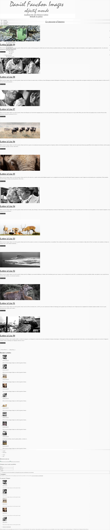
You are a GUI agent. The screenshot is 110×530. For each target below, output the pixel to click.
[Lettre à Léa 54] (20, 202)
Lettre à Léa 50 (7, 335)
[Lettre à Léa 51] (20, 299)
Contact (4, 454)
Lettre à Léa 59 (7, 44)
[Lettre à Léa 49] (5, 444)
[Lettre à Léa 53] (20, 235)
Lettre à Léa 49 (6, 446)
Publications (4, 452)
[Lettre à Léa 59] (20, 41)
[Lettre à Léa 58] (20, 73)
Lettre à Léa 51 (7, 303)
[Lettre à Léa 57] (20, 105)
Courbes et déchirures (11, 42)
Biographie (6, 21)
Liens (3, 456)
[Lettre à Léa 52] (20, 267)
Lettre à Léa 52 (7, 270)
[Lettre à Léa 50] (20, 332)
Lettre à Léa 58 (7, 76)
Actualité (5, 23)
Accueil (5, 20)
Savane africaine (11, 50)
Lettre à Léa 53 (7, 238)
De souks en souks (11, 56)
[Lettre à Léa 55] (20, 170)
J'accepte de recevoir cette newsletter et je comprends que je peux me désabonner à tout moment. (18, 472)
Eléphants (12, 51)
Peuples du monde (8, 55)
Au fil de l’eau (10, 47)
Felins (11, 53)
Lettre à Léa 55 (7, 173)
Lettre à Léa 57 (7, 109)
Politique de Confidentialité (7, 526)
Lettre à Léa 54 (7, 206)
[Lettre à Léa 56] (20, 138)
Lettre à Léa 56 (7, 141)
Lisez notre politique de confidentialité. (37, 475)
